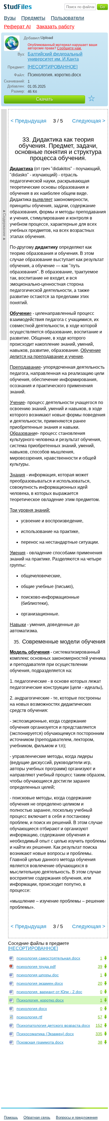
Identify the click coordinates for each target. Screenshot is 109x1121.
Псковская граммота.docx (39, 1042)
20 (100, 983)
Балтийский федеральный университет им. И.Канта (55, 56)
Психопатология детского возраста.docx (53, 1025)
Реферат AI (17, 26)
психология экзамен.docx (39, 983)
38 (100, 1042)
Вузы (10, 18)
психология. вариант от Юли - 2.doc (49, 991)
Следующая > (88, 121)
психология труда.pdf (36, 966)
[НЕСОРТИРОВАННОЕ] (52, 66)
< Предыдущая (28, 121)
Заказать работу (55, 26)
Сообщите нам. (69, 48)
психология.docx (31, 1008)
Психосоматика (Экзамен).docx (45, 1034)
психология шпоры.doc (37, 975)
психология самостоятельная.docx (48, 958)
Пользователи (67, 18)
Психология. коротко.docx (40, 1000)
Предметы (33, 18)
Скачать (44, 99)
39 (100, 966)
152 (99, 1025)
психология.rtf (29, 1017)
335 (99, 1034)
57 (100, 1017)
